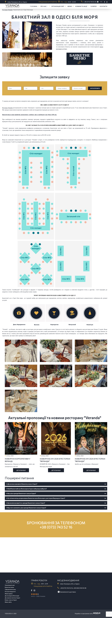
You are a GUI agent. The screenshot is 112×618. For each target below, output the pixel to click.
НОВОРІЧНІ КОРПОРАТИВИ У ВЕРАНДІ (17, 460)
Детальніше (21, 470)
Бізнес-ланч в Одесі (11, 600)
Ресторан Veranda (7, 108)
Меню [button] (69, 6)
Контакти (103, 6)
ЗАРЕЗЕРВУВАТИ (95, 88)
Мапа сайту (8, 602)
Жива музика (9, 593)
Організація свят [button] (57, 6)
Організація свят (10, 585)
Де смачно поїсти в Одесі (12, 598)
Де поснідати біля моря (12, 595)
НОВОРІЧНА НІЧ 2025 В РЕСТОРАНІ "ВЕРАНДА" (90, 460)
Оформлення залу (10, 589)
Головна (33, 6)
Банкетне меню (9, 587)
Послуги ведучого (10, 591)
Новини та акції (81, 6)
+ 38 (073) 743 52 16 (90, 2)
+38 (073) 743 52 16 (56, 527)
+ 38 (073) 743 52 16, (66, 588)
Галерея (93, 6)
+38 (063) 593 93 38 (79, 588)
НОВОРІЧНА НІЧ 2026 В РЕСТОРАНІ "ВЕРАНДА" (55, 460)
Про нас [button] (43, 6)
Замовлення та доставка (68, 592)
